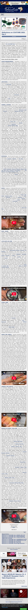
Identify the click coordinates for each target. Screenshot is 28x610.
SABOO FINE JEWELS (6, 334)
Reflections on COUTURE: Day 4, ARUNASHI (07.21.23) (14, 540)
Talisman (14, 158)
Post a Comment (14, 549)
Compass (9, 158)
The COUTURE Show (10, 44)
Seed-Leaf (3, 321)
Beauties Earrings (10, 455)
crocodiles (24, 254)
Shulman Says (14, 9)
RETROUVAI (4, 156)
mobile (18, 199)
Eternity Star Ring (19, 443)
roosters (19, 256)
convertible (15, 201)
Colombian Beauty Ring (21, 467)
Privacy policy (5, 607)
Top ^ (25, 532)
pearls (25, 195)
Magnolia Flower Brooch (15, 500)
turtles (13, 255)
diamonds (8, 197)
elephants (18, 254)
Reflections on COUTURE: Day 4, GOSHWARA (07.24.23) (14, 539)
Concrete (14, 318)
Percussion (8, 84)
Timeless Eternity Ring (16, 446)
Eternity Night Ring (18, 441)
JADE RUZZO (4, 81)
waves (2, 195)
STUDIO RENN (4, 302)
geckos (3, 255)
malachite (20, 197)
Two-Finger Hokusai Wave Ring (16, 482)
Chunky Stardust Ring (13, 125)
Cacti (23, 320)
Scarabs (21, 122)
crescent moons (8, 195)
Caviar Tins (13, 121)
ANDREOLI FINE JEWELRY (7, 386)
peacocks (7, 255)
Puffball (25, 321)
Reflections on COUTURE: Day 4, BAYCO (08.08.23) (13, 536)
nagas (6, 258)
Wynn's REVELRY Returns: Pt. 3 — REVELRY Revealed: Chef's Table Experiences (14, 576)
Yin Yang (21, 158)
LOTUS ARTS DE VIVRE (6, 241)
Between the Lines (19, 111)
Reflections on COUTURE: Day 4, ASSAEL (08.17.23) (13, 535)
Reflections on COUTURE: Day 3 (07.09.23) (11, 541)
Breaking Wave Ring (9, 477)
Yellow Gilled (11, 327)
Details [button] (21, 606)
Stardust (5, 111)
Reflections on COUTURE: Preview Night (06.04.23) (13, 543)
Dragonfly (13, 124)
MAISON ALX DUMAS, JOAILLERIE (9, 428)
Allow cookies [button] (23, 608)
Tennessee (16, 94)
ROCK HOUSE (4, 231)
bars (25, 194)
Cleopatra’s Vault (23, 109)
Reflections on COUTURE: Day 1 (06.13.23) (11, 542)
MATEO (3, 188)
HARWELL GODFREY (6, 104)
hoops (22, 194)
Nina (9, 98)
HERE (13, 527)
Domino (16, 174)
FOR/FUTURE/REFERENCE (7, 61)
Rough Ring (22, 462)
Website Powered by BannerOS (16, 601)
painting (23, 198)
